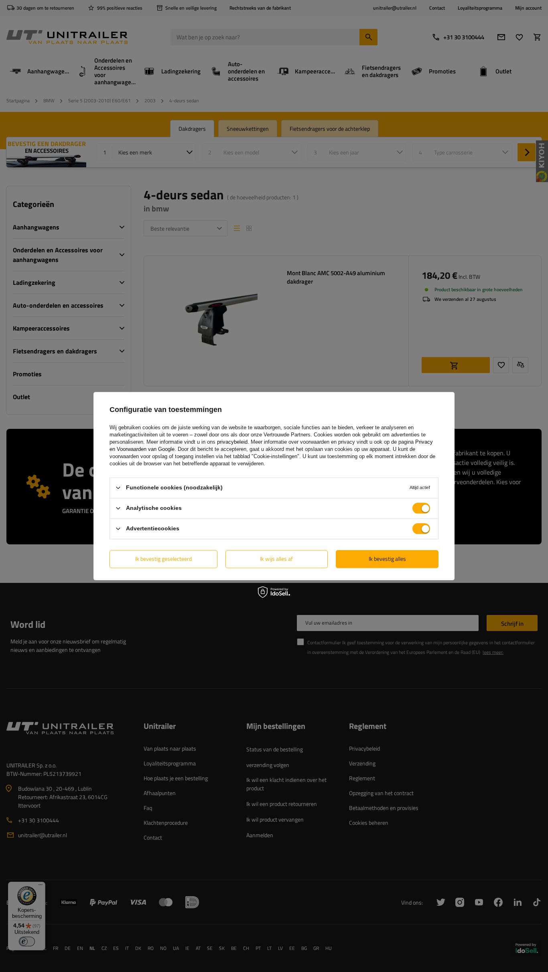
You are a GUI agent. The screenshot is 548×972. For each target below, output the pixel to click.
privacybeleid (232, 442)
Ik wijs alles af (276, 558)
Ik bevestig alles (387, 558)
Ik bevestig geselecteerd (163, 558)
